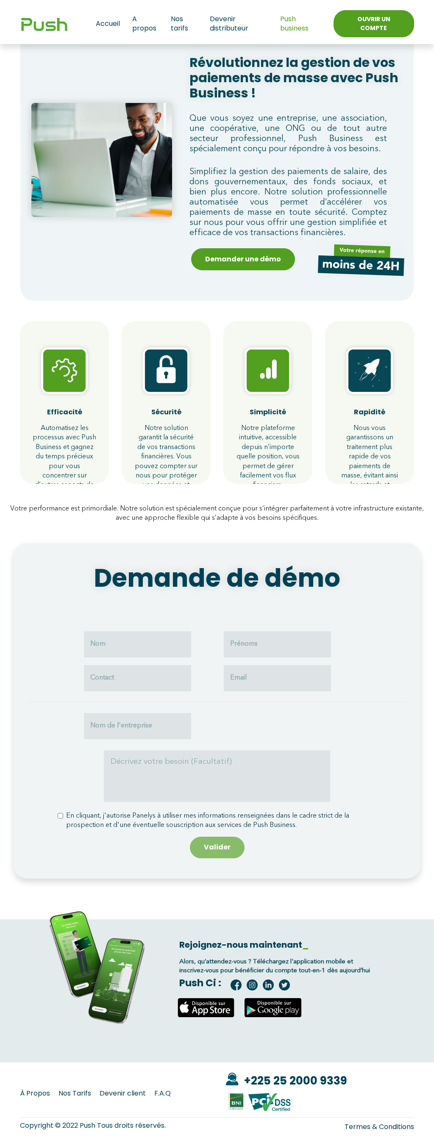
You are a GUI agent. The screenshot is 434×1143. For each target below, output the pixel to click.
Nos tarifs (179, 23)
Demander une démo (243, 259)
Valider (217, 847)
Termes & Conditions (379, 1126)
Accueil (108, 23)
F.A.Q (162, 1093)
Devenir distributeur (229, 23)
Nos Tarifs (74, 1093)
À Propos (35, 1093)
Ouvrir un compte (373, 23)
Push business (294, 23)
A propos (144, 23)
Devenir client (123, 1093)
